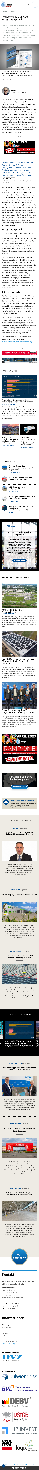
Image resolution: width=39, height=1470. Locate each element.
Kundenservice (7, 1327)
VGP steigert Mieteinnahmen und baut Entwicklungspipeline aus (23, 497)
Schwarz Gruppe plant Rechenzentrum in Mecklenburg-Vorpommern (21, 468)
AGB (3, 1335)
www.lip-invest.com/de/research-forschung (17, 342)
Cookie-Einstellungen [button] (9, 1344)
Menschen (15, 828)
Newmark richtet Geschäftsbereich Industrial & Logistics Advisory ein (19, 833)
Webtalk (11, 526)
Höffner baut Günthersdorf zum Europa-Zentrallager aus (20, 478)
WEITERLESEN (19, 560)
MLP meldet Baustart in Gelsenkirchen (13, 611)
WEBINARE (13, 1015)
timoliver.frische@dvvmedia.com (12, 1298)
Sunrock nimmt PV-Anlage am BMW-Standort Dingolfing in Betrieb (19, 956)
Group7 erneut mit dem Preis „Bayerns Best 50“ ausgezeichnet (18, 711)
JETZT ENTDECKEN (19, 787)
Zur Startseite (19, 1256)
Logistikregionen (14, 482)
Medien (12, 404)
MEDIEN (27, 1015)
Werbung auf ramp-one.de (11, 1325)
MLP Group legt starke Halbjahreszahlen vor (17, 488)
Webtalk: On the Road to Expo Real (19, 533)
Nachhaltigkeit (8, 665)
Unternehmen (13, 491)
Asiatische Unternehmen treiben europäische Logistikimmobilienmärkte (18, 401)
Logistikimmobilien (14, 472)
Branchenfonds (15, 1188)
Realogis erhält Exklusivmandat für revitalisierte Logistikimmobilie (19, 1193)
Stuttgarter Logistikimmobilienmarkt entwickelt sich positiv (10, 440)
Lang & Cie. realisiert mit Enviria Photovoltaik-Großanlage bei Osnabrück (18, 661)
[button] (35, 4)
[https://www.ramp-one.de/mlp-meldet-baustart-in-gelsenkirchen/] (19, 595)
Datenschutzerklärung (9, 1341)
